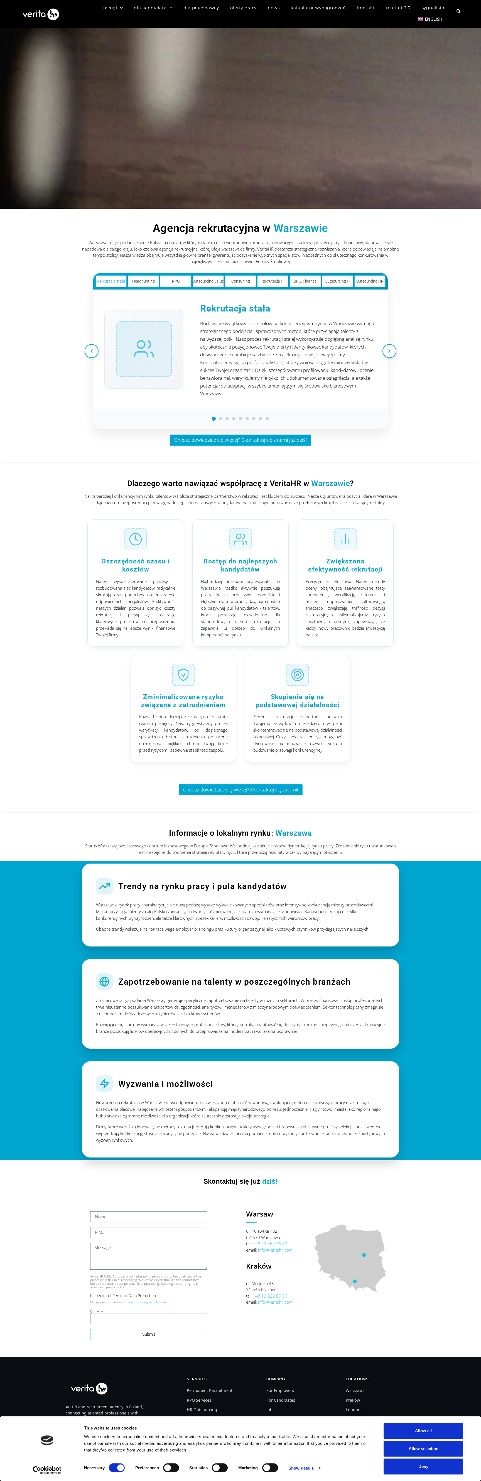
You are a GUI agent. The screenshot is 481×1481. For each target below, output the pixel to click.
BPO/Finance (305, 281)
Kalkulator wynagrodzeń (318, 7)
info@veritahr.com (275, 1250)
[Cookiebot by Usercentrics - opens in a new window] (47, 1470)
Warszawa (355, 1390)
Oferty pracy (243, 7)
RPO (176, 281)
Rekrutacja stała (111, 281)
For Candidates (280, 1400)
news (273, 7)
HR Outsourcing (202, 1409)
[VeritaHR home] (89, 1388)
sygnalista (433, 7)
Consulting (240, 281)
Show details (301, 1467)
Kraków (258, 1266)
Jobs (270, 1409)
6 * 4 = (96, 1311)
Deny (423, 1466)
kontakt (366, 7)
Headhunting (143, 281)
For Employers (280, 1390)
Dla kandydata (150, 7)
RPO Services (199, 1400)
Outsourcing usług (208, 281)
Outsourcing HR (370, 281)
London (353, 1409)
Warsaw (259, 1213)
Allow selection (423, 1448)
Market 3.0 (398, 7)
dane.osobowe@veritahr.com (146, 1302)
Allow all (423, 1430)
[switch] (171, 1467)
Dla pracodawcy (201, 7)
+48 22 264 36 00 (270, 1243)
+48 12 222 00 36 (270, 1296)
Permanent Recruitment (209, 1390)
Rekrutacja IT (272, 281)
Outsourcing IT (337, 281)
